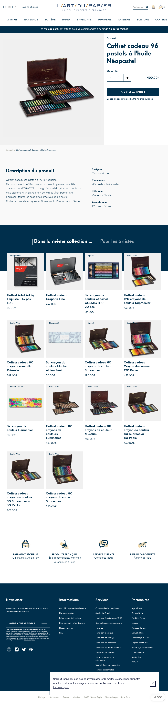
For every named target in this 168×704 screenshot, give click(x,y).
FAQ (61, 633)
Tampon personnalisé (104, 670)
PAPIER (66, 20)
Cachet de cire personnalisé (107, 665)
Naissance (54, 697)
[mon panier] (161, 7)
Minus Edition (138, 633)
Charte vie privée (29, 640)
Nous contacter (66, 628)
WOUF (135, 662)
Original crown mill (140, 643)
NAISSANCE (31, 20)
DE (9, 7)
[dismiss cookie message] (153, 683)
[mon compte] (154, 7)
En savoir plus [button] (61, 687)
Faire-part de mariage (105, 638)
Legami (135, 623)
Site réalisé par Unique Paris (117, 697)
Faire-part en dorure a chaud (108, 648)
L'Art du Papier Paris (84, 7)
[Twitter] (24, 650)
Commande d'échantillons (107, 608)
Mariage (41, 697)
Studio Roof (137, 658)
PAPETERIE (124, 20)
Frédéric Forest (138, 618)
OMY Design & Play (140, 638)
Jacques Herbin (139, 628)
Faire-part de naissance (105, 643)
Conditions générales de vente (72, 608)
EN (15, 7)
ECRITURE (143, 20)
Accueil (9, 150)
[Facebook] (16, 650)
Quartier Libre (138, 653)
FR (4, 7)
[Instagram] (9, 650)
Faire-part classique (104, 633)
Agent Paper (137, 608)
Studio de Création (103, 613)
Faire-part (99, 628)
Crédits (76, 697)
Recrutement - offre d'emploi (72, 623)
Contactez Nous (103, 558)
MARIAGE (12, 20)
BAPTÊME (50, 20)
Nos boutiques (29, 7)
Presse (66, 697)
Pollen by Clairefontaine (142, 648)
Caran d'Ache (137, 613)
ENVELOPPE (84, 20)
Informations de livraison (70, 618)
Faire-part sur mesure (105, 653)
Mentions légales (66, 613)
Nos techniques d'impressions (108, 623)
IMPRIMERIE (104, 20)
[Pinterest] (31, 650)
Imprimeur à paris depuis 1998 (108, 618)
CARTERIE (161, 20)
